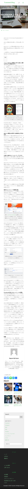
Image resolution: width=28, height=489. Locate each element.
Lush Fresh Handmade (11, 214)
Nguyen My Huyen (8, 19)
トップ (5, 454)
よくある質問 (7, 465)
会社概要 (6, 474)
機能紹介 (6, 458)
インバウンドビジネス (10, 433)
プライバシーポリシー (9, 478)
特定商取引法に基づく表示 (10, 480)
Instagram (7, 425)
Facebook (22, 19)
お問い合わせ (7, 467)
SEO (6, 427)
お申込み (6, 456)
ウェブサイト (8, 435)
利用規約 (6, 476)
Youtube (7, 431)
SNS (26, 19)
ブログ (6, 437)
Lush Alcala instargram (11, 116)
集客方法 (7, 440)
